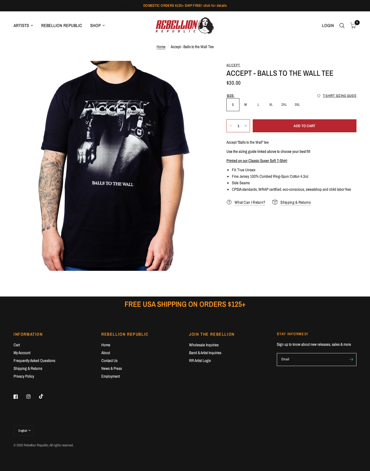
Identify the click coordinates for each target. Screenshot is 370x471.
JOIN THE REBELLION (212, 334)
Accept (233, 65)
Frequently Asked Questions (34, 360)
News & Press (111, 368)
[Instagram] (32, 397)
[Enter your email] (351, 359)
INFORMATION (28, 334)
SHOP (95, 25)
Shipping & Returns (28, 368)
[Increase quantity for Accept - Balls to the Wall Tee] (246, 126)
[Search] (342, 25)
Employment (110, 376)
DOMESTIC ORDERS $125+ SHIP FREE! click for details (185, 5)
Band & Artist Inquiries (205, 352)
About (105, 352)
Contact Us (109, 360)
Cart (17, 345)
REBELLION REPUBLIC (61, 25)
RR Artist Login (200, 360)
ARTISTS (21, 25)
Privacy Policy (24, 376)
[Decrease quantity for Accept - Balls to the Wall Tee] (231, 126)
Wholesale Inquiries (204, 345)
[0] (351, 25)
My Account (22, 352)
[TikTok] (45, 396)
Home (161, 47)
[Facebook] (19, 397)
